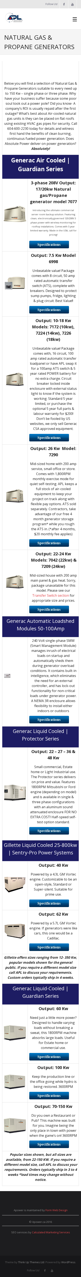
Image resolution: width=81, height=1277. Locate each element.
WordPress (68, 1262)
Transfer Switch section (50, 595)
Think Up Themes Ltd (31, 1262)
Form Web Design (56, 1210)
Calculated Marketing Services (51, 1232)
